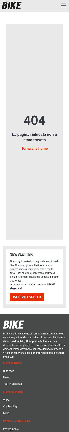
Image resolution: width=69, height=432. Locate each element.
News (6, 377)
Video (6, 400)
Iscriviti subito (27, 297)
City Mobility (10, 406)
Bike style (8, 370)
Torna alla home (34, 148)
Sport (6, 412)
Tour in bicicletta (12, 383)
